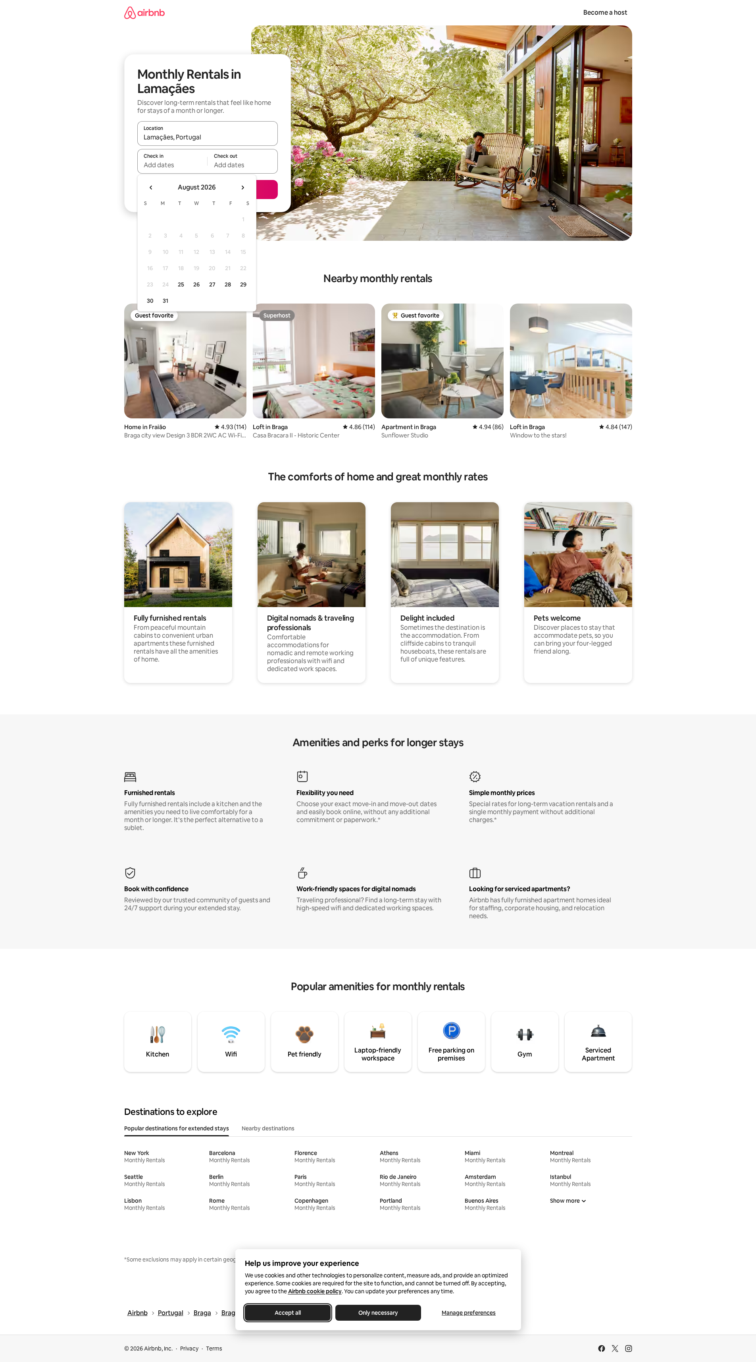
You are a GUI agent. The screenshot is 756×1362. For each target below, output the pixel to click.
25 (181, 284)
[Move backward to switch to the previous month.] (151, 187)
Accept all (288, 1312)
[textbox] (172, 165)
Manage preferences (469, 1312)
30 (150, 300)
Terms (214, 1348)
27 (212, 284)
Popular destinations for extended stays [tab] (176, 1128)
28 (228, 284)
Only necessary (378, 1312)
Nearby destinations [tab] (268, 1128)
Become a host (605, 12)
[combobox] (207, 137)
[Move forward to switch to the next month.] (242, 187)
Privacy (189, 1348)
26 (196, 284)
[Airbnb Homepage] (144, 12)
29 (243, 284)
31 (165, 300)
